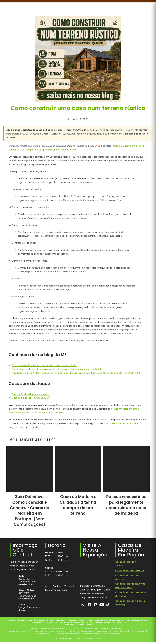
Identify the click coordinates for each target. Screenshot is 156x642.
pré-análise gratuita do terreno (59, 149)
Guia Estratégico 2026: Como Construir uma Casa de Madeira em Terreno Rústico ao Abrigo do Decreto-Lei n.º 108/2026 (76, 372)
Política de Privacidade (64, 638)
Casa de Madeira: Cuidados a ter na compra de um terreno (78, 505)
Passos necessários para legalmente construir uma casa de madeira (126, 505)
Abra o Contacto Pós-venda (60, 586)
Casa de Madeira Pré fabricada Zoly (31, 397)
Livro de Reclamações (57, 590)
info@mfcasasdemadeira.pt (29, 609)
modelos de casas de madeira (125, 423)
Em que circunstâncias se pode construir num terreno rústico (44, 365)
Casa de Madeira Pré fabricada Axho (31, 394)
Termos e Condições (93, 638)
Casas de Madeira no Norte (129, 570)
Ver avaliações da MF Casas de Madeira (78, 625)
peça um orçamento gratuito (47, 412)
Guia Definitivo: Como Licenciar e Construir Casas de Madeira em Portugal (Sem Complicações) (29, 510)
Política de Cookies (79, 638)
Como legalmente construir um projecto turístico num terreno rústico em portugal (56, 369)
